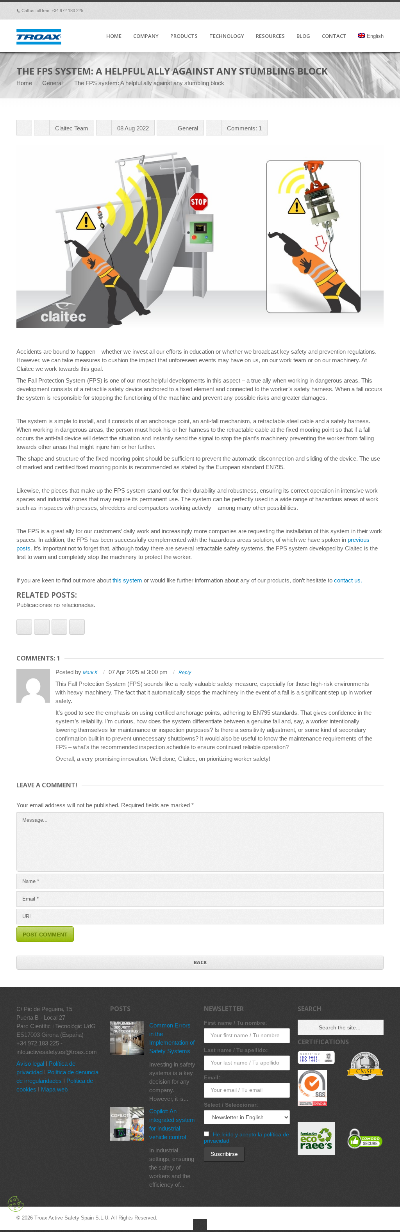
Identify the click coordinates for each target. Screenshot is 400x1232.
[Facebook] (314, 10)
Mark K (90, 672)
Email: (212, 1077)
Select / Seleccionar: (231, 1105)
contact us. (348, 580)
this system (127, 580)
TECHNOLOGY (226, 36)
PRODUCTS (184, 36)
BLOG (303, 36)
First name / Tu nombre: (235, 1023)
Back (200, 962)
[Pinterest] (347, 10)
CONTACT (334, 36)
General (52, 83)
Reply (185, 672)
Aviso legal (30, 1063)
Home (24, 83)
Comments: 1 (244, 128)
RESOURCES (270, 36)
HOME (113, 36)
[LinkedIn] (358, 10)
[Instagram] (380, 10)
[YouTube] (369, 10)
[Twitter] (336, 10)
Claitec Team (71, 128)
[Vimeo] (325, 10)
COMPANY (146, 36)
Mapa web (54, 1089)
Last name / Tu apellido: (236, 1050)
